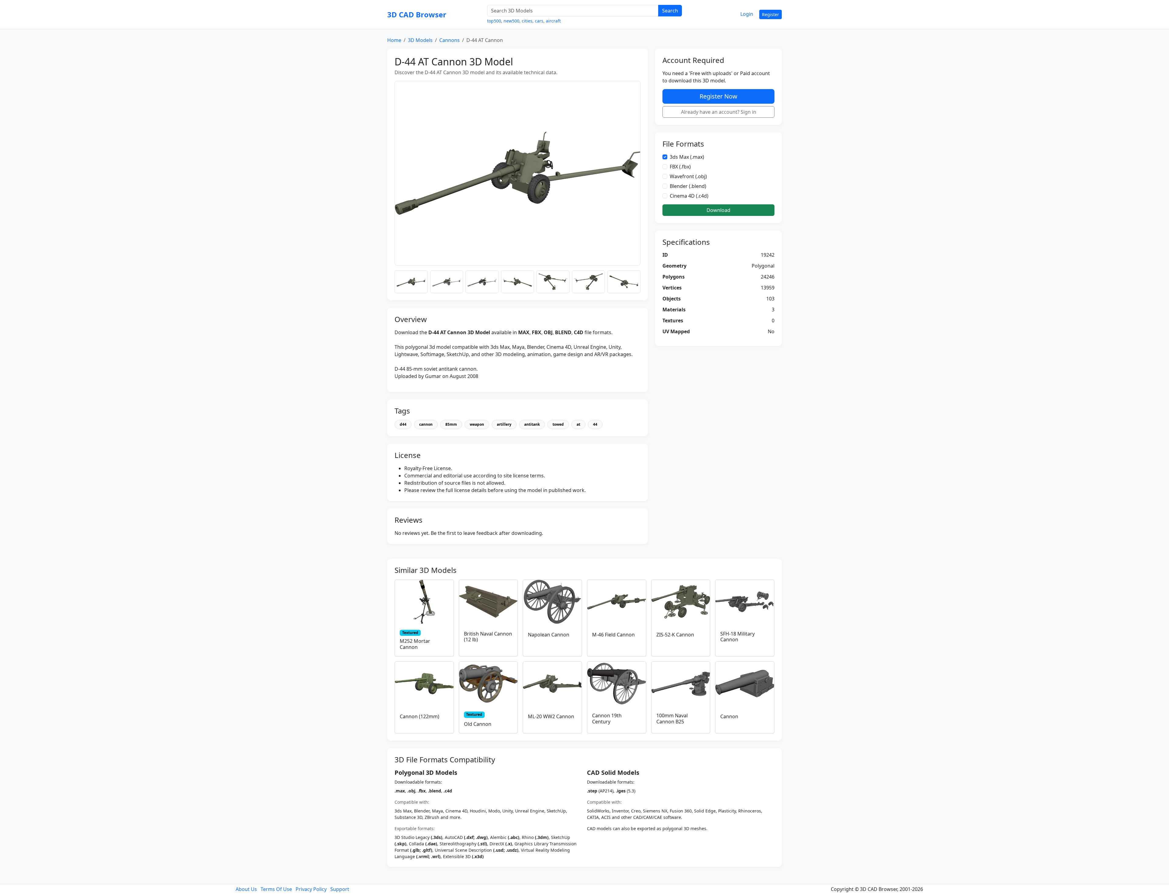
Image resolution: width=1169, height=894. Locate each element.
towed (558, 424)
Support (339, 889)
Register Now (718, 96)
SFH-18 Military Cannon (737, 636)
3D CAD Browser (416, 14)
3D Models (420, 40)
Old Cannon (477, 724)
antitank (532, 424)
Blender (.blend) (688, 186)
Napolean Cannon (548, 634)
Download (718, 210)
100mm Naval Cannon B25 (672, 718)
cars (539, 21)
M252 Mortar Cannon (415, 644)
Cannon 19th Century (607, 718)
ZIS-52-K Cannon (675, 634)
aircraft (553, 21)
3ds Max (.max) (687, 157)
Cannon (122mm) (419, 716)
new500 (511, 21)
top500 (494, 21)
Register (770, 14)
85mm (451, 424)
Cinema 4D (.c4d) (689, 195)
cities (527, 21)
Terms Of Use (276, 889)
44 (595, 424)
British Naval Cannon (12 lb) (488, 636)
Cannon (729, 716)
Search (670, 10)
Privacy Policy (311, 889)
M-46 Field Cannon (613, 634)
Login (746, 14)
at (578, 424)
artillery (504, 424)
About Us (246, 889)
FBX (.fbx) (680, 166)
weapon (477, 424)
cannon (426, 424)
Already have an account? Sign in (718, 112)
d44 (403, 424)
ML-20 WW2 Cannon (551, 716)
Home (394, 40)
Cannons (449, 40)
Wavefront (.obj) (688, 176)
